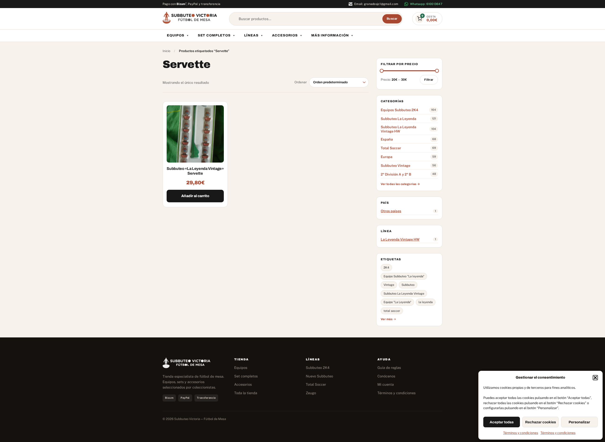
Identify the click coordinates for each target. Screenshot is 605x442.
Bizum (181, 4)
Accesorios (285, 35)
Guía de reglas (389, 368)
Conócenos (386, 376)
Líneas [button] (251, 35)
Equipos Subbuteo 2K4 (399, 110)
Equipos (175, 35)
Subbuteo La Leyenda (398, 119)
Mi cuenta (385, 384)
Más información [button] (330, 35)
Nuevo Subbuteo (319, 376)
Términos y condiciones (520, 433)
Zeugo (311, 393)
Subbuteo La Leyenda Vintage (404, 293)
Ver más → (388, 319)
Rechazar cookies (540, 422)
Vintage (389, 285)
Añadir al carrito (195, 196)
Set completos (214, 35)
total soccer (392, 311)
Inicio (166, 51)
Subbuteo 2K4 (317, 368)
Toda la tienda (245, 393)
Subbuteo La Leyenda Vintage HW (398, 129)
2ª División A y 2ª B (396, 174)
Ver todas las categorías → (400, 184)
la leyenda (426, 302)
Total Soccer (391, 148)
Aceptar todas (502, 422)
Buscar (392, 18)
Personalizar (579, 422)
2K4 (386, 267)
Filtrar (428, 79)
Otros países (391, 211)
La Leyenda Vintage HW (400, 239)
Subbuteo (408, 285)
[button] (595, 377)
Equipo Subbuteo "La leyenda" (404, 276)
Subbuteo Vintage (395, 166)
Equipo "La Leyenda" (397, 302)
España (387, 139)
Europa (386, 157)
